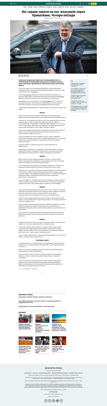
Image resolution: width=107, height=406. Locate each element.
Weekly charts (73, 7)
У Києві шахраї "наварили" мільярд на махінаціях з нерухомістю (35, 297)
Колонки (35, 7)
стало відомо (47, 101)
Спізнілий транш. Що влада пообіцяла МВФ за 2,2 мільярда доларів (36, 306)
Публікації (30, 7)
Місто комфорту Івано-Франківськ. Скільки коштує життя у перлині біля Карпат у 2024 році (59, 327)
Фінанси (55, 7)
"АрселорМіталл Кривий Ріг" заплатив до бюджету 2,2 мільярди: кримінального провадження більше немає (40, 301)
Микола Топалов (49, 18)
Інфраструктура (42, 7)
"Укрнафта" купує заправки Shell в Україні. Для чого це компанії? (58, 349)
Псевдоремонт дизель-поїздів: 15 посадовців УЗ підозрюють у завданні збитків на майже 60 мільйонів (79, 108)
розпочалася (28, 95)
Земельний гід (80, 7)
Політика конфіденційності (45, 373)
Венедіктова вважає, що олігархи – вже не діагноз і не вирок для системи (79, 102)
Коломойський (26, 268)
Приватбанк (34, 268)
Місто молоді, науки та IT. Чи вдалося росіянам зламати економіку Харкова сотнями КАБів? (42, 349)
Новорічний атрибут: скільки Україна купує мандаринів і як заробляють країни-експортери (25, 349)
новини (25, 7)
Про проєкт (35, 373)
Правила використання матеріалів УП (60, 373)
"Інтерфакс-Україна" (58, 377)
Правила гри (49, 7)
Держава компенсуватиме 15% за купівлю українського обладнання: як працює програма (42, 328)
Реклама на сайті (28, 373)
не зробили (34, 92)
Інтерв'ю (67, 7)
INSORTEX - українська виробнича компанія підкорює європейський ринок (25, 326)
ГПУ (20, 268)
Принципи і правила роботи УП (76, 373)
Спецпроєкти (61, 7)
